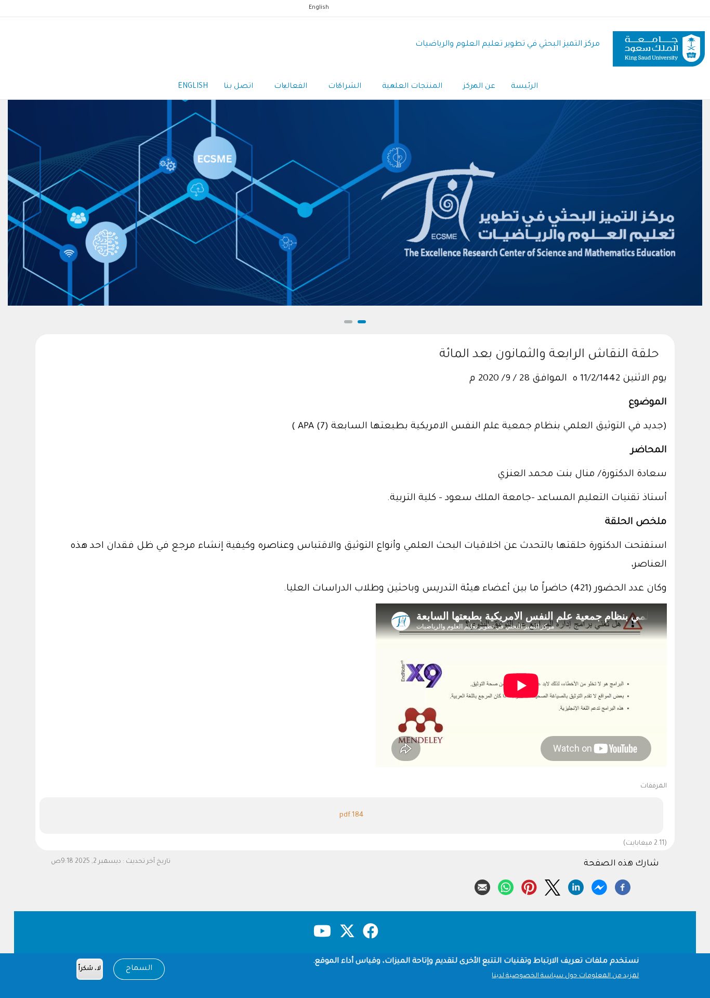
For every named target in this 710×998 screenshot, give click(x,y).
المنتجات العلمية (412, 87)
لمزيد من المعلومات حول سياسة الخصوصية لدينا (565, 976)
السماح (139, 969)
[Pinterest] (529, 885)
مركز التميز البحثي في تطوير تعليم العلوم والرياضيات (507, 44)
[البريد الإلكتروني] (482, 885)
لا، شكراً (89, 969)
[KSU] (659, 45)
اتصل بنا (238, 87)
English (319, 8)
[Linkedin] (576, 885)
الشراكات (344, 87)
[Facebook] (622, 885)
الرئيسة (524, 87)
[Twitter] (552, 885)
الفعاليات (290, 87)
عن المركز (479, 87)
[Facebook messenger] (599, 885)
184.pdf (351, 815)
